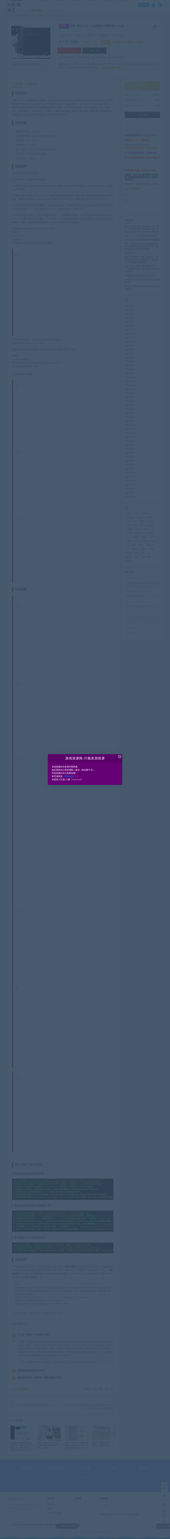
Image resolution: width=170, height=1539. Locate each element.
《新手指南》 (68, 776)
